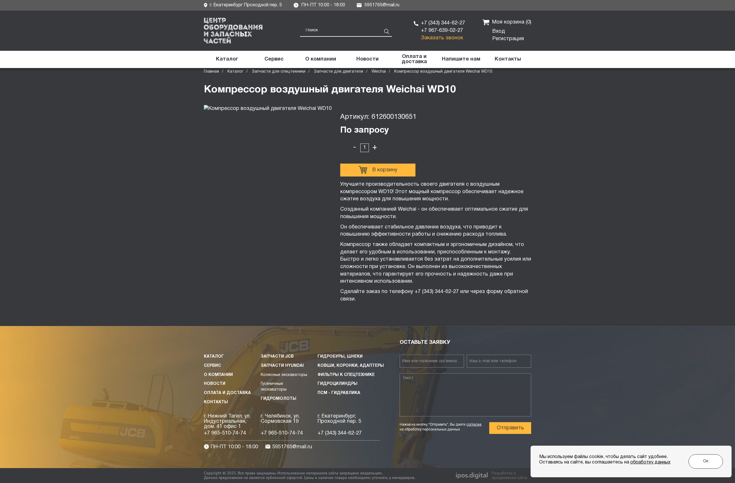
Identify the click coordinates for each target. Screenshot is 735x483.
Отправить (510, 428)
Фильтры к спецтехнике (346, 375)
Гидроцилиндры (337, 384)
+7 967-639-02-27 (442, 30)
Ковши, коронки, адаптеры (351, 366)
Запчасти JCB (277, 356)
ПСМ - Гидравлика (339, 393)
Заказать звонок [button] (442, 38)
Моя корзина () (511, 22)
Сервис (212, 366)
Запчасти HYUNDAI (282, 366)
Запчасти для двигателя (338, 71)
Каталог (235, 71)
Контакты (216, 402)
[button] (461, 59)
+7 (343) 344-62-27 (443, 23)
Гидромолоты (278, 399)
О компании (218, 375)
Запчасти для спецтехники (278, 71)
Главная (211, 71)
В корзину (384, 170)
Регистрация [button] (508, 38)
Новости (214, 384)
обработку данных (650, 462)
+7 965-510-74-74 (225, 433)
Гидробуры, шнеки (340, 356)
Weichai (379, 71)
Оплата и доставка (227, 393)
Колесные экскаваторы (284, 375)
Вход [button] (498, 31)
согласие (473, 424)
